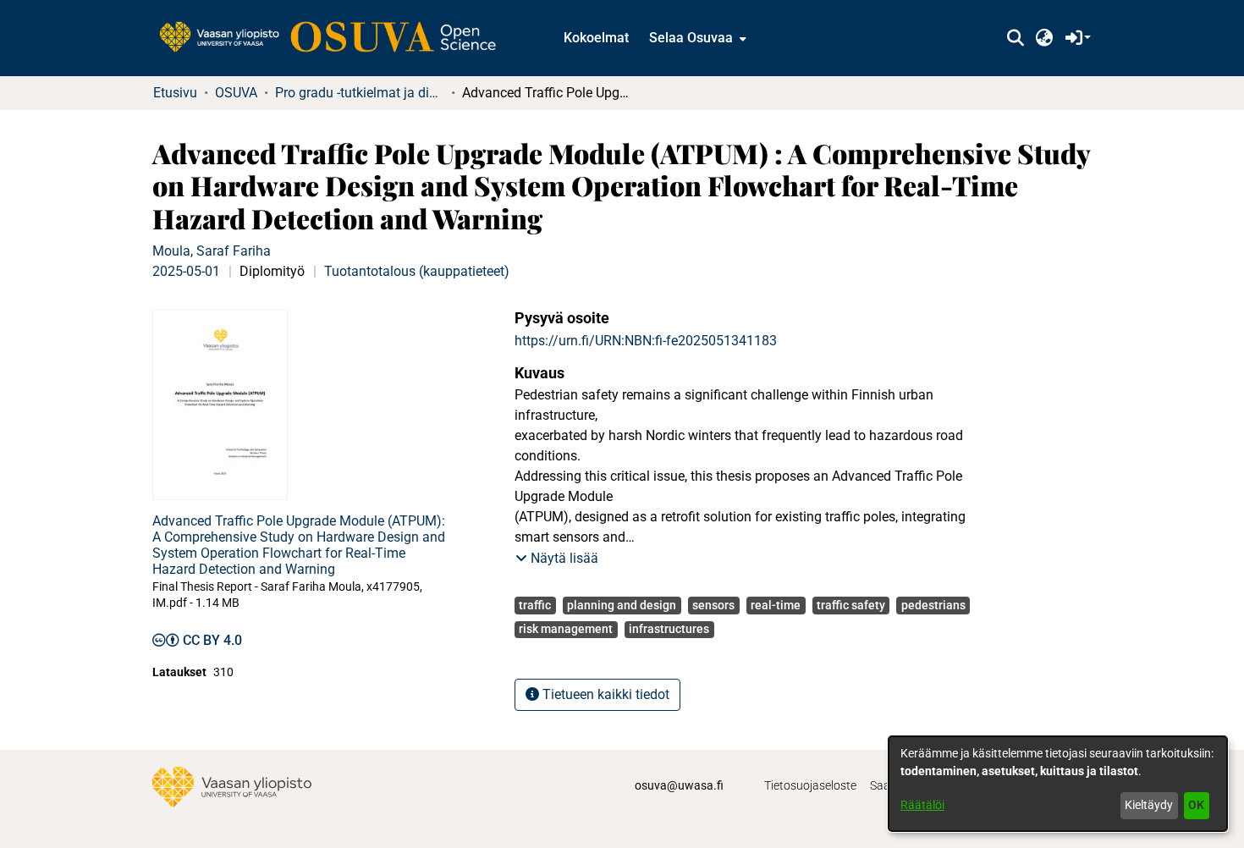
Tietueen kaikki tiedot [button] (604, 694)
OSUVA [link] (236, 93)
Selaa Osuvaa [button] (691, 38)
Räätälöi (922, 805)
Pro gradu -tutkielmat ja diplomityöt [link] (359, 93)
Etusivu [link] (175, 93)
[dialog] (1058, 783)
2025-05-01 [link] (186, 271)
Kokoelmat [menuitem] (596, 38)
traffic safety (851, 605)
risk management (566, 629)
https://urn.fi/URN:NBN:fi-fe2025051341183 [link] (646, 341)
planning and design (621, 605)
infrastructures (669, 629)
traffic (535, 605)
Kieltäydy (1149, 805)
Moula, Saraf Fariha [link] (211, 251)
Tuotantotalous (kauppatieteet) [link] (416, 271)
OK (1196, 805)
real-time (776, 605)
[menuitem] (696, 38)
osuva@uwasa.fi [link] (679, 785)
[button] (1015, 38)
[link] (336, 38)
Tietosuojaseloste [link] (810, 785)
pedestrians (933, 605)
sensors (713, 605)
